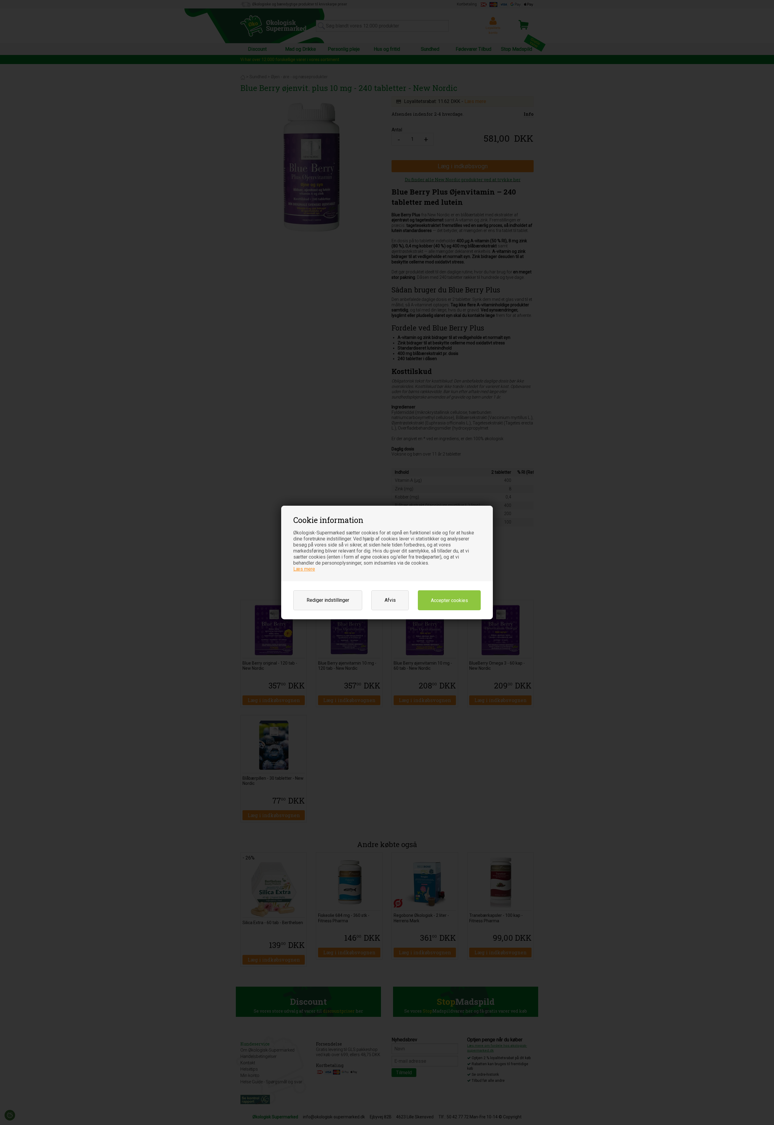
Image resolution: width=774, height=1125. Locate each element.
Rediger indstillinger (328, 600)
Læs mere (304, 569)
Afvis (390, 600)
